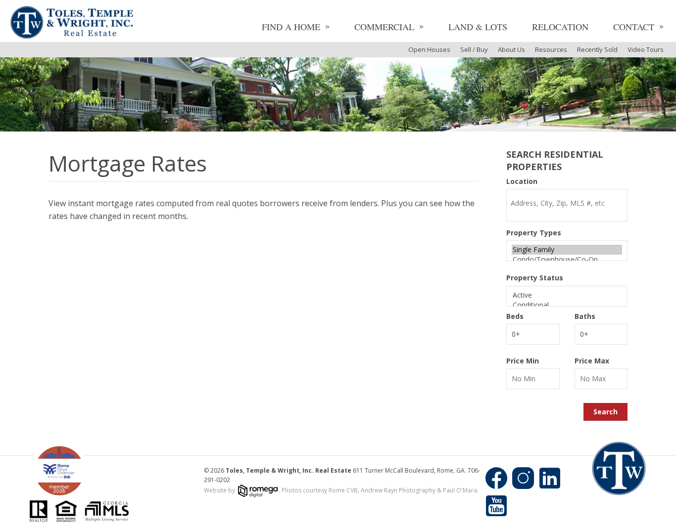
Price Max (592, 360)
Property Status (534, 277)
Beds (515, 316)
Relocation (560, 27)
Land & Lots (477, 27)
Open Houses (429, 49)
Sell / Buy (474, 49)
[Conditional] (567, 305)
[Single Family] (567, 250)
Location (521, 181)
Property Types (533, 232)
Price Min (522, 360)
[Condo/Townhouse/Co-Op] (567, 260)
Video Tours (646, 49)
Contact (633, 27)
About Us (511, 49)
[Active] (567, 295)
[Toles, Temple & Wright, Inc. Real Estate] (72, 23)
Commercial (384, 27)
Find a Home (291, 27)
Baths (585, 316)
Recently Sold (597, 49)
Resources (551, 49)
